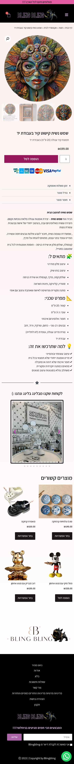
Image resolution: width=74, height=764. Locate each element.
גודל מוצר (62, 193)
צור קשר (37, 687)
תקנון (37, 704)
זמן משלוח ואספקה (57, 186)
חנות (61, 27)
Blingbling (50, 758)
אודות (37, 670)
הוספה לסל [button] (64, 598)
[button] (7, 39)
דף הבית (68, 27)
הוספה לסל (31, 159)
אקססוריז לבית (50, 27)
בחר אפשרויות (62, 536)
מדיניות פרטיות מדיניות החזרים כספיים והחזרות (37, 693)
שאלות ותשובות (37, 682)
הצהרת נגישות (37, 699)
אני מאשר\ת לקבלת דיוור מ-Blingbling (49, 744)
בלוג (37, 676)
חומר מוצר (61, 200)
